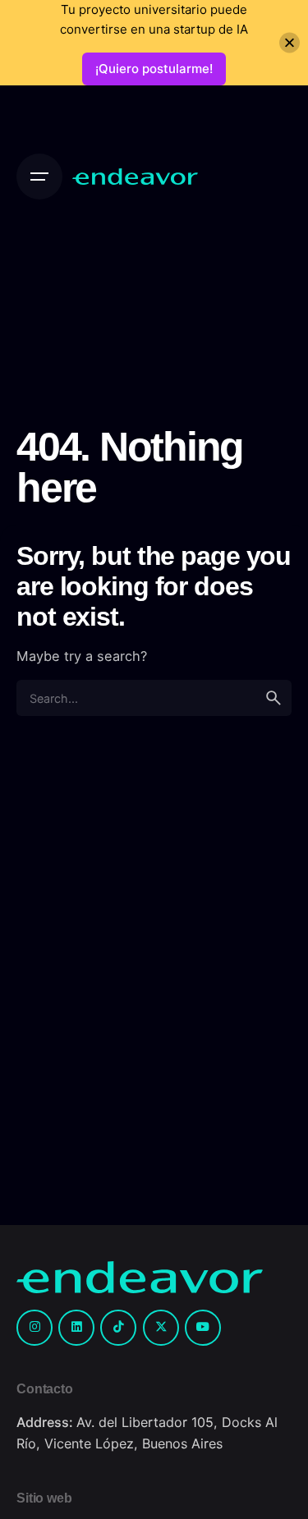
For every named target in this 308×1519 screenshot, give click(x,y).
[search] (273, 698)
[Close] (289, 43)
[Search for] (154, 698)
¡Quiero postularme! (154, 68)
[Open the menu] (39, 177)
